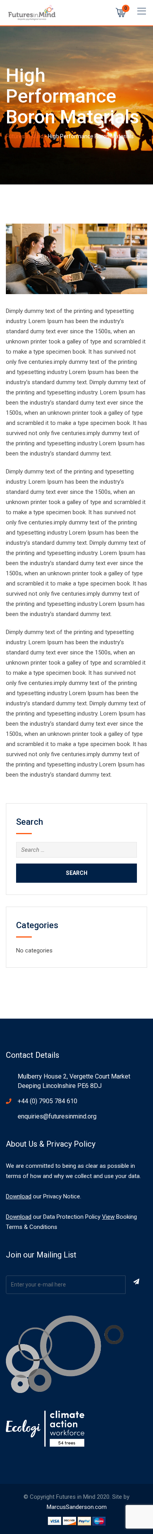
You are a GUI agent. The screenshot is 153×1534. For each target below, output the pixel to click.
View (108, 1216)
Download (18, 1196)
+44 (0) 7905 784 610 (47, 1101)
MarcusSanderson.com (77, 1507)
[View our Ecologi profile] (45, 1428)
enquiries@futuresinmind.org (57, 1116)
